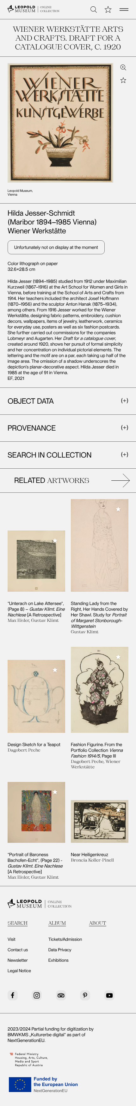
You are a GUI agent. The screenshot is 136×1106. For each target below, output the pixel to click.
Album (57, 923)
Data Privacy (59, 950)
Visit (11, 939)
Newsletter (18, 960)
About (97, 923)
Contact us (18, 950)
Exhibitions (58, 960)
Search (18, 923)
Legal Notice (19, 970)
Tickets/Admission (65, 939)
